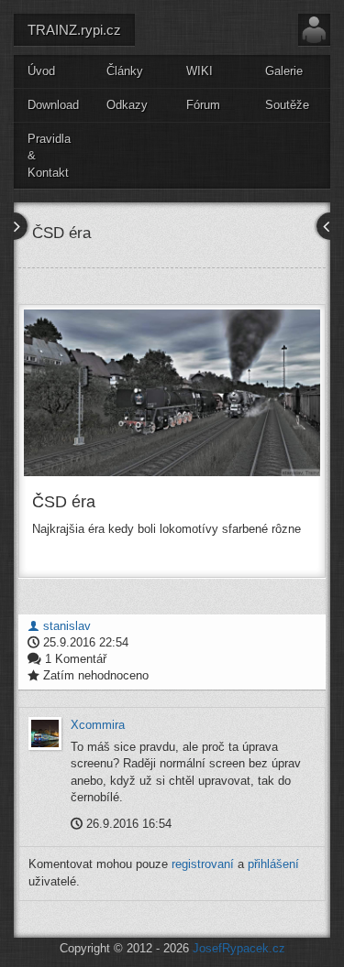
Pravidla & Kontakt (49, 155)
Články (124, 71)
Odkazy (127, 105)
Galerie (284, 71)
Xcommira (98, 725)
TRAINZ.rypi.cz (74, 30)
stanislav (65, 626)
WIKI (199, 71)
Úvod (41, 71)
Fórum (203, 105)
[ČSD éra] (172, 393)
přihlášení (273, 864)
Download (53, 105)
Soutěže (287, 105)
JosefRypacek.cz (239, 948)
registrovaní (203, 864)
